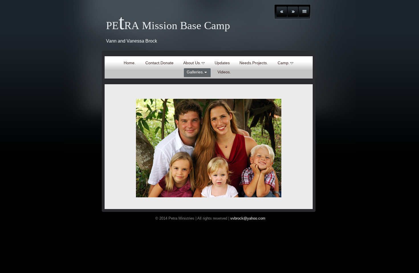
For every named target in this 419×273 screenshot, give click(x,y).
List (304, 12)
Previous (281, 12)
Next (293, 12)
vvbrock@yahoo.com (248, 218)
